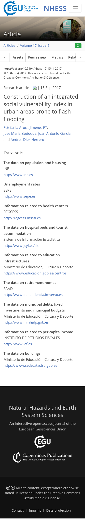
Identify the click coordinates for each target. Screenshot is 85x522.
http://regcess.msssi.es (22, 217)
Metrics (57, 57)
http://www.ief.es (18, 343)
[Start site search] (78, 46)
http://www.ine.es (18, 174)
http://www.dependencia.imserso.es (33, 294)
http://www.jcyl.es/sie (21, 245)
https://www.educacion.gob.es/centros (35, 273)
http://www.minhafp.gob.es (26, 322)
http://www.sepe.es (19, 196)
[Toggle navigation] (75, 8)
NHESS (55, 8)
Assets (18, 57)
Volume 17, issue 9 (34, 45)
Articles (9, 45)
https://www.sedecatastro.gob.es (30, 365)
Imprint (35, 510)
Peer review (37, 57)
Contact (18, 510)
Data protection (58, 510)
